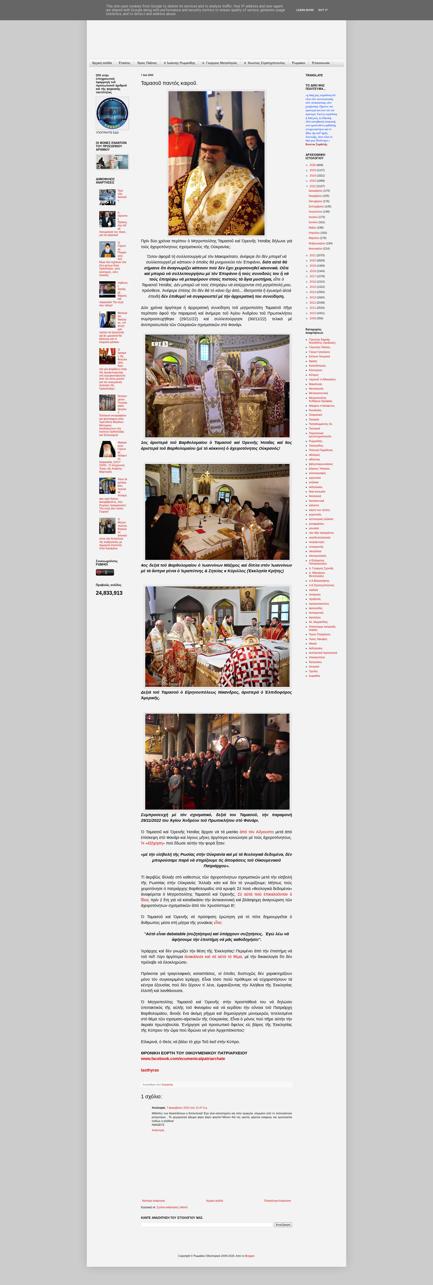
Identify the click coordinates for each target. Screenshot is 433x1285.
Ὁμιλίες (313, 671)
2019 (313, 265)
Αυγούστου (316, 211)
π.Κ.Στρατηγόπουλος (321, 585)
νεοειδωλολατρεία (319, 537)
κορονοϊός (315, 514)
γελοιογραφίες (317, 473)
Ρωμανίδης (315, 441)
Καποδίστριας (317, 365)
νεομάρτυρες (317, 542)
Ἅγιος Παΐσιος (147, 63)
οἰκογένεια (315, 551)
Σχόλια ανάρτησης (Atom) (172, 1207)
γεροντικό (315, 477)
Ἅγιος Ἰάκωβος (318, 639)
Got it (323, 10)
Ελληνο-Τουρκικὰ (319, 356)
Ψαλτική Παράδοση (321, 450)
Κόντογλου (315, 370)
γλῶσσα (313, 482)
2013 (313, 297)
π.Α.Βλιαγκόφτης (319, 580)
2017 (313, 276)
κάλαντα (314, 505)
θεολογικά (315, 496)
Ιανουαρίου (316, 248)
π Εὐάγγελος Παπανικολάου (318, 562)
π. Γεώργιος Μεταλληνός (219, 63)
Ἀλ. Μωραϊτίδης (318, 622)
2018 (313, 271)
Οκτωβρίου (316, 201)
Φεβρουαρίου (317, 243)
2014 (313, 292)
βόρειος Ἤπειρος (319, 468)
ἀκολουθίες (316, 608)
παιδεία (313, 590)
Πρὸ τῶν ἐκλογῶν (122, 195)
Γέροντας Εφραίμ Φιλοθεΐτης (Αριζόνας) (322, 341)
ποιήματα (314, 594)
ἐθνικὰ (313, 643)
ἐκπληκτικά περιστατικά (323, 652)
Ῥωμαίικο (298, 63)
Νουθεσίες (315, 410)
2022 (313, 186)
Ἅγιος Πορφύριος (320, 634)
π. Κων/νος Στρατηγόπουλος (264, 63)
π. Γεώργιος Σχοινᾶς (321, 568)
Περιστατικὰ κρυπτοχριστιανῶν (320, 435)
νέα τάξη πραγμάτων (321, 532)
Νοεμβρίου (316, 196)
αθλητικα (314, 459)
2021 (313, 255)
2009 (313, 318)
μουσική (314, 528)
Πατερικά (314, 428)
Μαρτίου (314, 238)
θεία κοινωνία (317, 491)
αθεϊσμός (314, 454)
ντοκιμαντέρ (316, 546)
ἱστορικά (314, 666)
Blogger (249, 1256)
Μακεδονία (315, 384)
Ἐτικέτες (124, 63)
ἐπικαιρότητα (317, 657)
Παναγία (314, 419)
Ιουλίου (313, 217)
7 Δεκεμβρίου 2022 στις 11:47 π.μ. (187, 1107)
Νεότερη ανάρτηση (153, 1200)
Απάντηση (158, 1130)
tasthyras (150, 1070)
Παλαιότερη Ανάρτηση (277, 1200)
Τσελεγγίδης (316, 445)
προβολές (315, 599)
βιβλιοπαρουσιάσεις (321, 464)
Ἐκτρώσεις (315, 662)
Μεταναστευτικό (318, 393)
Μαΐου (313, 227)
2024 (313, 175)
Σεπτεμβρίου (317, 206)
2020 (313, 260)
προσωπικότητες (319, 603)
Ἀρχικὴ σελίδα (102, 63)
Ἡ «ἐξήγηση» (153, 843)
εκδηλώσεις (316, 487)
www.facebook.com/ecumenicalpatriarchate (183, 1058)
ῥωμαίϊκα (314, 675)
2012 (313, 302)
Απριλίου (314, 232)
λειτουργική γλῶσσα (321, 519)
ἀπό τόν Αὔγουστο (257, 832)
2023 (313, 180)
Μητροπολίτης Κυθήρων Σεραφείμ (320, 399)
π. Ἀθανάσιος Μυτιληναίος (317, 574)
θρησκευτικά (316, 500)
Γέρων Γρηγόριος (319, 352)
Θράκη (313, 361)
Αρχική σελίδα (214, 1200)
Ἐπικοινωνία (320, 63)
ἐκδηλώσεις (316, 648)
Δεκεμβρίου (316, 190)
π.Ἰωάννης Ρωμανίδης (179, 63)
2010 (313, 313)
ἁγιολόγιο (315, 617)
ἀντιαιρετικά (316, 612)
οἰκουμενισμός (318, 555)
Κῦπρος (314, 375)
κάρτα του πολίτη (319, 510)
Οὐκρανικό (315, 414)
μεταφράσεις (316, 523)
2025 (313, 170)
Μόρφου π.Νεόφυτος (322, 405)
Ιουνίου (313, 222)
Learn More (305, 10)
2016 (313, 281)
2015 (313, 286)
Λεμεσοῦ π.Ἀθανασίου (322, 379)
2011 (313, 307)
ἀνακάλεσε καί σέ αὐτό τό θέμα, (213, 956)
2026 (313, 165)
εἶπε (217, 922)
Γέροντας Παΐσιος (319, 347)
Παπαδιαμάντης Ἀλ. (321, 424)
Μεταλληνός (316, 388)
